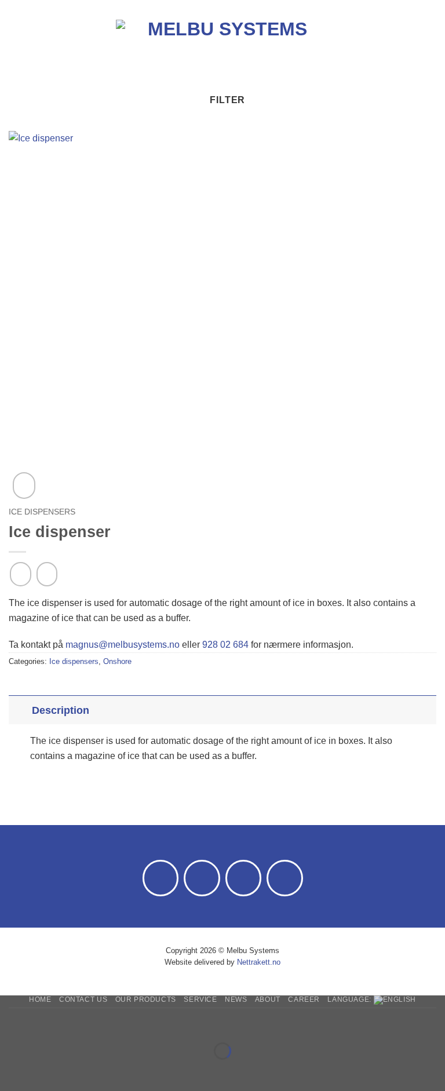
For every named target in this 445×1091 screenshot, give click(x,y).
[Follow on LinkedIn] (243, 878)
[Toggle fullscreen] (45, 1022)
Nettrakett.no (258, 962)
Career (304, 999)
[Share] (79, 1022)
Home (40, 999)
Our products (145, 999)
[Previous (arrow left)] (11, 1071)
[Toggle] (20, 710)
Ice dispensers (42, 512)
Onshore (117, 661)
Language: (350, 999)
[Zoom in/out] (11, 1022)
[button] (16, 45)
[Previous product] (47, 574)
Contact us (83, 999)
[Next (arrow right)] (45, 1071)
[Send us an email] (202, 878)
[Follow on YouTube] (285, 878)
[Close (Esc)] (113, 1022)
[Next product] (20, 574)
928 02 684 (225, 645)
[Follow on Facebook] (161, 878)
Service (200, 999)
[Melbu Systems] (223, 45)
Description (60, 710)
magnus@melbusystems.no (122, 645)
